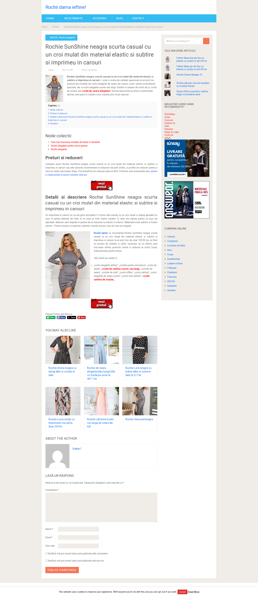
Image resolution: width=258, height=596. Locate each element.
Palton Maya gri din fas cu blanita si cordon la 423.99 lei (191, 68)
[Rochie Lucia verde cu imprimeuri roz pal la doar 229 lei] (62, 401)
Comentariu (52, 490)
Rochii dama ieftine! (65, 7)
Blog (119, 18)
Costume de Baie (176, 245)
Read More (193, 591)
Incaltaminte (73, 18)
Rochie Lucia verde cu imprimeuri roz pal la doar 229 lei (62, 423)
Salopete (172, 285)
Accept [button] (182, 592)
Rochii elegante (67, 37)
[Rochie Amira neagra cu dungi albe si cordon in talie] (62, 350)
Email (49, 537)
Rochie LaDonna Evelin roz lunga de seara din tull (100, 423)
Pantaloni (172, 272)
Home (44, 27)
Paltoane (171, 268)
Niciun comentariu (89, 70)
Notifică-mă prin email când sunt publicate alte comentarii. (78, 553)
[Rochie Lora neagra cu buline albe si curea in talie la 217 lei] (139, 350)
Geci (169, 250)
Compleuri (172, 241)
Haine (50, 18)
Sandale (171, 290)
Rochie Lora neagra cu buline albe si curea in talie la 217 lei (138, 371)
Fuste (170, 254)
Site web (50, 545)
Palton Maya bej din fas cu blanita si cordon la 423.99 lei (191, 59)
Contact (138, 18)
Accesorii (99, 18)
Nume (49, 529)
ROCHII (55, 27)
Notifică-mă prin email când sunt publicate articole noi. (76, 560)
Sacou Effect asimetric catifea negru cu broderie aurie (192, 93)
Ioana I (51, 70)
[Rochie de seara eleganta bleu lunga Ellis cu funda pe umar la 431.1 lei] (101, 350)
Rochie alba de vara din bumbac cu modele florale (192, 84)
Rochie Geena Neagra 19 (189, 74)
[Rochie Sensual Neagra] (139, 401)
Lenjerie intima (174, 263)
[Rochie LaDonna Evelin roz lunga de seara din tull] (101, 401)
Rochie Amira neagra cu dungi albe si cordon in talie (62, 371)
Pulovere (172, 276)
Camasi (171, 236)
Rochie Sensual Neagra (139, 419)
